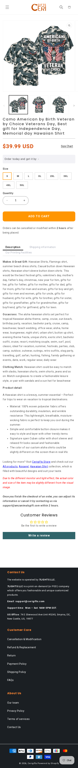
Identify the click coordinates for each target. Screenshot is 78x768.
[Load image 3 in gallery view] (59, 104)
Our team (13, 702)
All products (10, 466)
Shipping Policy (16, 672)
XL (39, 176)
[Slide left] (4, 106)
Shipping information (43, 247)
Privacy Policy (15, 710)
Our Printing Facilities (18, 252)
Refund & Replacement (21, 647)
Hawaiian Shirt (39, 466)
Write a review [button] (39, 535)
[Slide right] (74, 106)
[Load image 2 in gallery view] (39, 104)
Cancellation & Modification (24, 639)
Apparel (24, 466)
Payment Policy (16, 663)
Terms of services (18, 719)
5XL (22, 185)
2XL (52, 176)
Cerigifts (32, 763)
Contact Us (14, 727)
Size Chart (67, 146)
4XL (8, 185)
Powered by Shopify (48, 763)
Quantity (8, 193)
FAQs (10, 680)
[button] (7, 7)
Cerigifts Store (41, 461)
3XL (65, 176)
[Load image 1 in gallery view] (18, 104)
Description (12, 247)
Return (11, 655)
